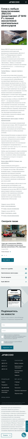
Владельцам (5, 379)
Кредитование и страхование (19, 367)
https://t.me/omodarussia (8, 206)
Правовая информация (21, 390)
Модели (3, 360)
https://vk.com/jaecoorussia (11, 215)
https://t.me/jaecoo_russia (8, 213)
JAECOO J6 (4, 363)
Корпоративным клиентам (19, 371)
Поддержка (4, 384)
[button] (6, 255)
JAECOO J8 (4, 369)
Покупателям (19, 360)
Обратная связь (19, 393)
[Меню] (26, 2)
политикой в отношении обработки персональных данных (13, 338)
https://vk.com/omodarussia (11, 208)
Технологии (17, 387)
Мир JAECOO (18, 379)
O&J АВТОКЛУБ (5, 387)
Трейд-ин (17, 375)
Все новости (6, 260)
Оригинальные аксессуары (5, 391)
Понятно (5, 435)
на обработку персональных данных (11, 335)
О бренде (17, 382)
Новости (17, 384)
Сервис (3, 382)
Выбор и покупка (19, 363)
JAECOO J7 (4, 366)
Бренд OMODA (5, 397)
